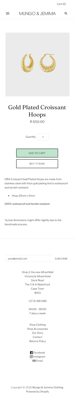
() (61, 3)
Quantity (31, 136)
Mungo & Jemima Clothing (47, 387)
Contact (37, 336)
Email (39, 360)
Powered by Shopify (37, 391)
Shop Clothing (37, 324)
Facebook (39, 352)
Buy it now (37, 163)
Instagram (39, 356)
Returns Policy (37, 341)
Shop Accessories (37, 328)
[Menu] (7, 13)
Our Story (37, 332)
